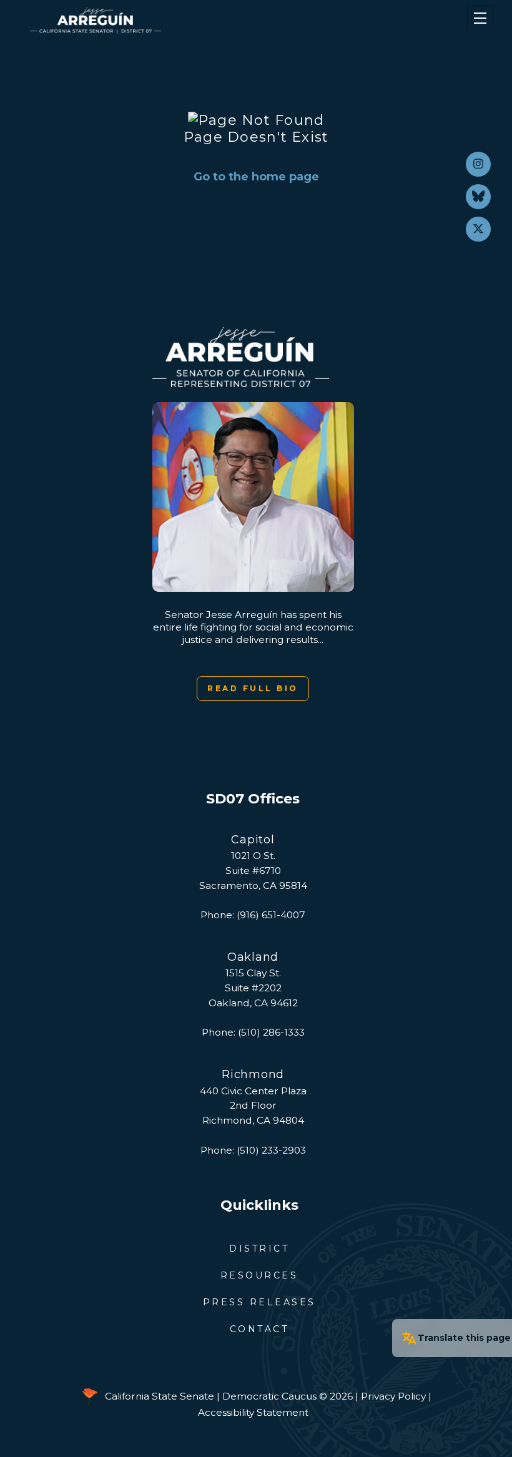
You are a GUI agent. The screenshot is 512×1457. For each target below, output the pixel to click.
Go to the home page (256, 177)
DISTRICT (259, 1248)
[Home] (218, 20)
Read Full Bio (252, 688)
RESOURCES (259, 1275)
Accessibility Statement (253, 1412)
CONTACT (259, 1329)
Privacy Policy (393, 1395)
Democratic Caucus (269, 1395)
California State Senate (159, 1395)
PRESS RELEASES (259, 1302)
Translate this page (464, 1337)
